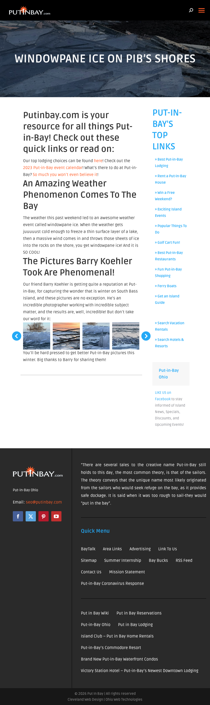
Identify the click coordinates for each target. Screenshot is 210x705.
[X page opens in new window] (31, 516)
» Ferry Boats (165, 286)
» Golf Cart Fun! (167, 242)
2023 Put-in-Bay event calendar (52, 167)
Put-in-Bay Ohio (25, 490)
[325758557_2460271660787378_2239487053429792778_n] (96, 336)
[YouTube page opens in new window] (56, 516)
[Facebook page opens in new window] (18, 516)
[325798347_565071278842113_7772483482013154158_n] (125, 336)
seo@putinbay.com (44, 502)
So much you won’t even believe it (65, 174)
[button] (16, 336)
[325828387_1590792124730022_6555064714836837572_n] (66, 336)
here (98, 160)
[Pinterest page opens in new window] (43, 516)
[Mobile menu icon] (201, 10)
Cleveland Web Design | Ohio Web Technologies (105, 699)
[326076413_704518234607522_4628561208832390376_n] (36, 336)
